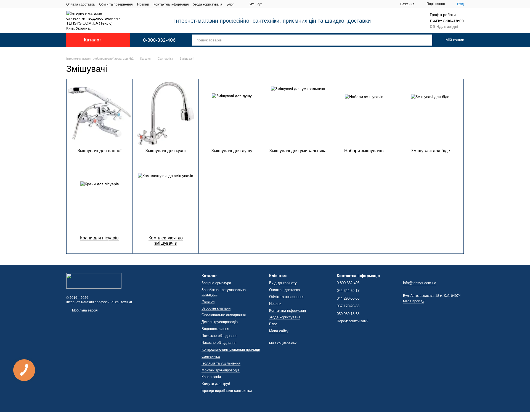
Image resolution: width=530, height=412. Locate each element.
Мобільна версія (84, 310)
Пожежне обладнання (219, 336)
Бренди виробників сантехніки (227, 391)
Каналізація (211, 377)
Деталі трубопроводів (220, 322)
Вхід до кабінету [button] (283, 283)
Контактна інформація (171, 4)
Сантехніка (211, 356)
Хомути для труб (216, 384)
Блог (230, 4)
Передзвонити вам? (352, 321)
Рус (259, 4)
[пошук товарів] (420, 40)
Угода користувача (207, 4)
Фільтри (208, 301)
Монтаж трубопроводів (221, 370)
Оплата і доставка (80, 4)
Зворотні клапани (216, 308)
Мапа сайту (278, 331)
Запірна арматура (216, 283)
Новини (143, 4)
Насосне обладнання (219, 342)
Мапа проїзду (413, 301)
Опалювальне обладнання (224, 315)
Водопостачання (215, 329)
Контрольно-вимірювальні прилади (231, 349)
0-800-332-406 (159, 40)
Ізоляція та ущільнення (221, 363)
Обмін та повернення (116, 4)
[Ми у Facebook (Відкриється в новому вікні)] (241, 4)
